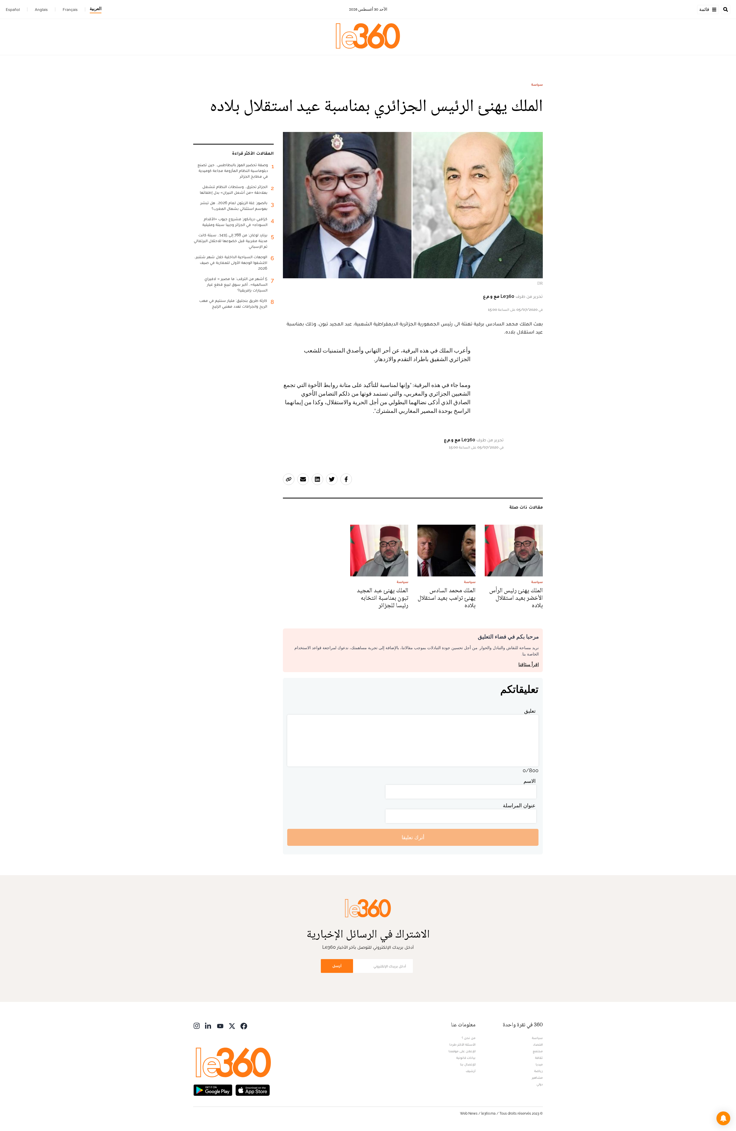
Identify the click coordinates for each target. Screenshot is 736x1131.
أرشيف (471, 1071)
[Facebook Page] (243, 1025)
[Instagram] (196, 1025)
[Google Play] (212, 1089)
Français (70, 9)
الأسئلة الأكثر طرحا (462, 1044)
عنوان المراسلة (519, 805)
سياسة (537, 85)
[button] (723, 1118)
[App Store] (252, 1089)
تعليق (530, 711)
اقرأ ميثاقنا (528, 664)
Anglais (41, 9)
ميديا (539, 1064)
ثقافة (539, 1058)
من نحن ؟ (469, 1038)
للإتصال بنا (468, 1064)
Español (13, 9)
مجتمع (538, 1051)
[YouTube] (220, 1025)
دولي (539, 1084)
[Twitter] (232, 1025)
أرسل (337, 966)
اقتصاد (538, 1044)
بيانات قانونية (466, 1058)
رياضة (538, 1071)
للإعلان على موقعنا (462, 1051)
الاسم (530, 781)
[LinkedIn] (208, 1025)
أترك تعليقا (413, 837)
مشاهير (537, 1078)
